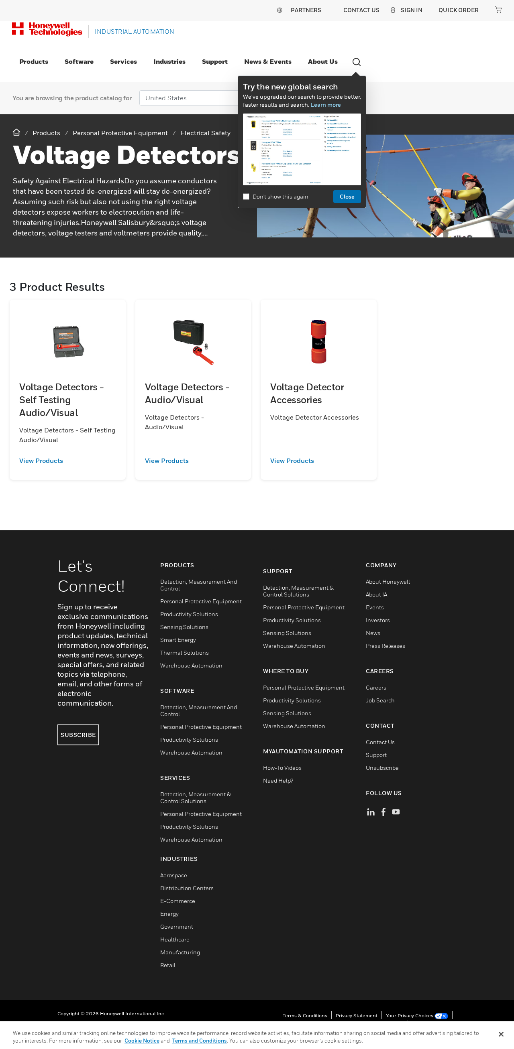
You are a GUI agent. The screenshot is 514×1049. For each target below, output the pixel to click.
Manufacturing (180, 952)
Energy (169, 913)
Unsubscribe (382, 767)
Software (79, 61)
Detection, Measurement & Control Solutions (195, 797)
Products (33, 61)
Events (375, 607)
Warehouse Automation (191, 665)
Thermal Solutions (184, 652)
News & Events (268, 61)
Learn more (325, 104)
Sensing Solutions (184, 626)
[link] (67, 460)
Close (347, 196)
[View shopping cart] (498, 9)
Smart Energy (178, 639)
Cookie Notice (141, 1040)
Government (176, 926)
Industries (169, 61)
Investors (378, 620)
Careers (376, 687)
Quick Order (459, 9)
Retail (167, 965)
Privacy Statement (356, 1015)
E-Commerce (177, 900)
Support (215, 61)
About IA (376, 594)
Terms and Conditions (199, 1040)
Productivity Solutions (189, 614)
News (373, 632)
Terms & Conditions (305, 1015)
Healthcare (175, 939)
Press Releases (385, 645)
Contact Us (380, 742)
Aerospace (173, 875)
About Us (323, 61)
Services (123, 61)
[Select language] (279, 9)
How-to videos (282, 767)
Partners (306, 9)
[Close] (501, 1034)
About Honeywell (388, 581)
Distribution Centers (187, 888)
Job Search (380, 700)
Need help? (278, 780)
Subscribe (78, 734)
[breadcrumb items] (17, 132)
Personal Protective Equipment (201, 601)
